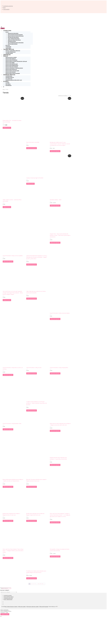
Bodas (7, 32)
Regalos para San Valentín (12, 66)
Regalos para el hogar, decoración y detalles (16, 61)
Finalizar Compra (4, 614)
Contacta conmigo (8, 6)
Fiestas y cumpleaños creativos (13, 50)
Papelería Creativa (10, 77)
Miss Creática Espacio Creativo (11, 606)
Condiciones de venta (8, 598)
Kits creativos (9, 78)
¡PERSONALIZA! (7, 54)
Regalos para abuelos (11, 58)
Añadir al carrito (7, 127)
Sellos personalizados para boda (15, 42)
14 (42, 583)
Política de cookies (22, 606)
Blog (4, 7)
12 (38, 583)
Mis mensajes (8, 85)
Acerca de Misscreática (8, 596)
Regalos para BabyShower (12, 64)
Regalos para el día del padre (12, 70)
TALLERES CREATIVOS (8, 49)
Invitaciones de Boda (12, 44)
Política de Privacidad (43, 606)
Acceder (7, 82)
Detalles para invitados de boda (15, 34)
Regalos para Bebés (10, 62)
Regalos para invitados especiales (15, 36)
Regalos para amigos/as (11, 69)
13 (40, 583)
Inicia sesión (6, 9)
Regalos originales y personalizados (14, 68)
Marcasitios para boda (13, 33)
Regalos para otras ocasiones (13, 73)
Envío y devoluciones (8, 599)
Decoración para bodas (13, 37)
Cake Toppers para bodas (13, 38)
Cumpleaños (8, 48)
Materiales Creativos (9, 74)
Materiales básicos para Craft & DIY (14, 80)
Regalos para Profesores (11, 60)
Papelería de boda (12, 41)
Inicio (4, 89)
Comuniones (8, 46)
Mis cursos (8, 84)
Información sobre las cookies (32, 606)
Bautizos (8, 45)
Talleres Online (9, 53)
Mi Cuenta (6, 81)
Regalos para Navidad (11, 72)
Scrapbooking (9, 76)
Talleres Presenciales (10, 52)
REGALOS (5, 56)
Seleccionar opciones (31, 148)
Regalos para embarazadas (12, 65)
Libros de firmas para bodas (14, 40)
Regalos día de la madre (11, 57)
